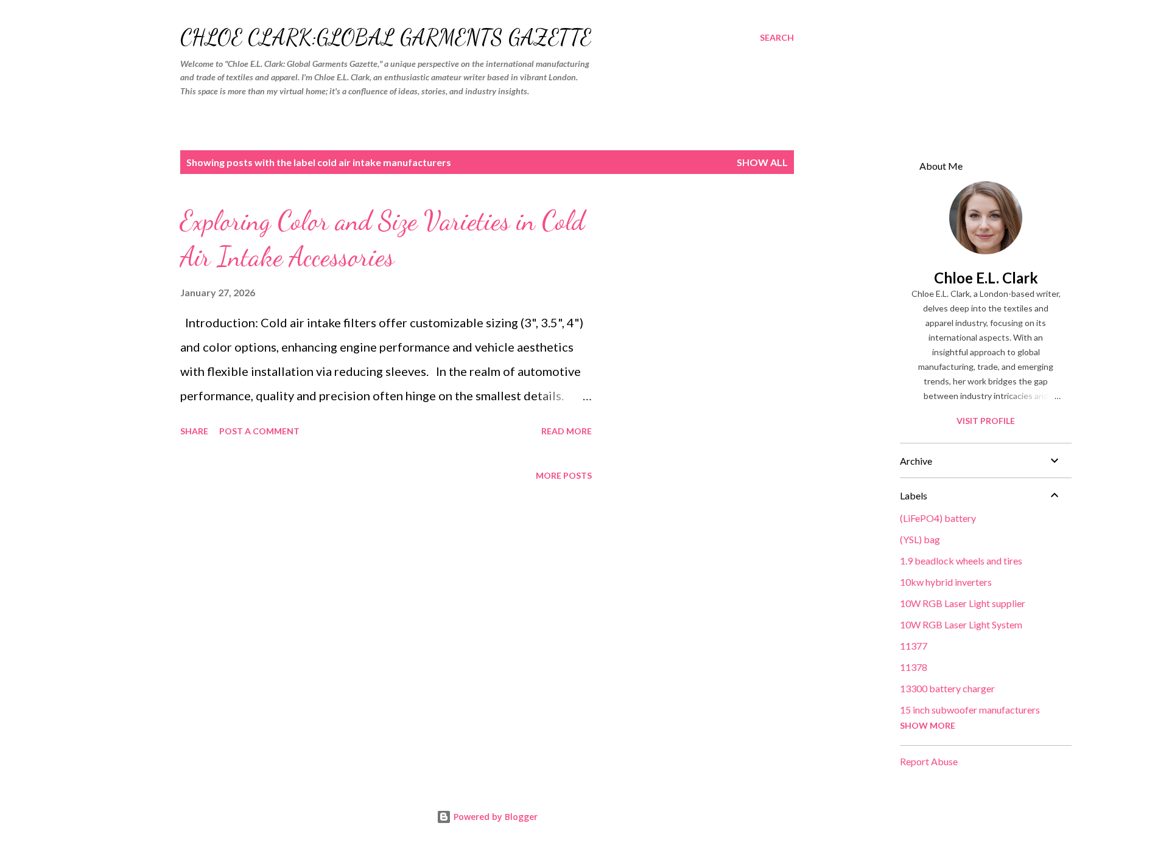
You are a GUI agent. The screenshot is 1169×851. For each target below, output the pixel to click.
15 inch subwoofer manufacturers (970, 709)
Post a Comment (259, 431)
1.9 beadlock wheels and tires (961, 560)
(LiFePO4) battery (938, 518)
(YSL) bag (920, 539)
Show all (762, 162)
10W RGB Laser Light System (961, 624)
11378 (913, 667)
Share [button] (194, 431)
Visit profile (986, 420)
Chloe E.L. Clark (986, 278)
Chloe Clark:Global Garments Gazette (385, 37)
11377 (913, 645)
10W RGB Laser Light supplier (962, 603)
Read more (566, 431)
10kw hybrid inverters (946, 582)
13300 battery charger (947, 688)
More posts (564, 475)
